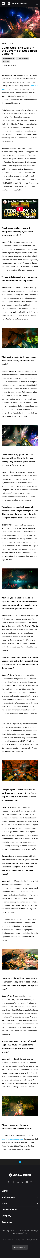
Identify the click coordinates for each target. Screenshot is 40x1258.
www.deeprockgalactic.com (12, 1139)
